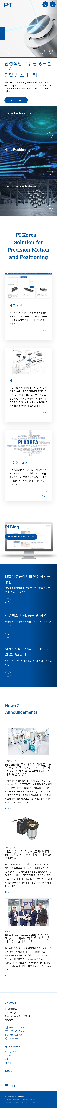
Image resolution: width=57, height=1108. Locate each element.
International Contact (12, 1099)
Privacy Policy (35, 1102)
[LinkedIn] (13, 1085)
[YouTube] (6, 1085)
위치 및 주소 (10, 1052)
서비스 (8, 1059)
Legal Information (28, 1099)
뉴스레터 (9, 1063)
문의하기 (9, 1055)
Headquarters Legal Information (16, 1102)
